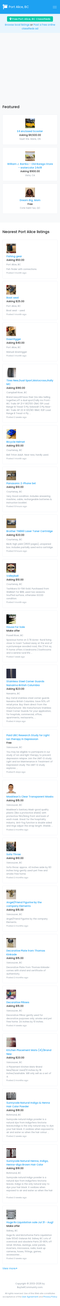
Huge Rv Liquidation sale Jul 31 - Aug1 (29, 1222)
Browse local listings (17, 24)
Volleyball (12, 575)
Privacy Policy (50, 1296)
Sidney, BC (12, 1230)
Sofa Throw (13, 854)
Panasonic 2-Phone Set (21, 483)
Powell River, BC (14, 635)
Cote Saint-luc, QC (30, 208)
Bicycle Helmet (15, 441)
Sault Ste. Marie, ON (30, 139)
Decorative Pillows (17, 1002)
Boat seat (12, 297)
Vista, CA (30, 175)
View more (9, 1268)
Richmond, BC (13, 1114)
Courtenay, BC (14, 450)
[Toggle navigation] (54, 7)
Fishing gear (14, 256)
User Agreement (30, 1296)
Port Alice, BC (19, 7)
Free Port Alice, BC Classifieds (31, 19)
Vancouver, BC (14, 747)
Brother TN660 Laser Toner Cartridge (29, 531)
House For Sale (15, 627)
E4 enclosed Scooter (30, 131)
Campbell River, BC (16, 392)
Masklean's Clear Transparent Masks (29, 796)
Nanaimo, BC (13, 693)
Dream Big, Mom (30, 200)
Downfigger (13, 339)
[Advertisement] (30, 71)
